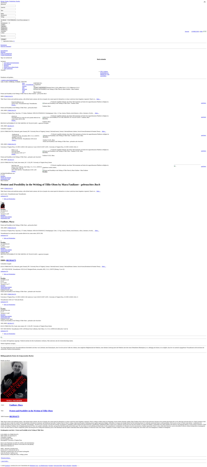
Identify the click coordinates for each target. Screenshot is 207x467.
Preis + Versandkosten (27, 84)
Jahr (23, 92)
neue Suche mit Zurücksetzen (11, 62)
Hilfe (201, 31)
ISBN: (2, 13)
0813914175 (11, 126)
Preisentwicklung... (6, 458)
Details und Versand (6, 177)
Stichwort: (3, 4)
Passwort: (3, 36)
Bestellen (3, 176)
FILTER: (24, 81)
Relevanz (24, 89)
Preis (23, 83)
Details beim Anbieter (6, 216)
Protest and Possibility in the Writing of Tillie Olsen (31, 411)
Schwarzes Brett (58, 465)
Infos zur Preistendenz (9, 199)
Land (23, 90)
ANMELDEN (195, 31)
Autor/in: (3, 7)
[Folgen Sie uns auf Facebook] (204, 31)
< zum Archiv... (5, 461)
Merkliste (3, 52)
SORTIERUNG (42, 87)
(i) (13, 41)
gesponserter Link (5, 179)
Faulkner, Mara (16, 405)
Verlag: (2, 17)
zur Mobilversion (43, 465)
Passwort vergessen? (6, 46)
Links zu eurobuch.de (6, 53)
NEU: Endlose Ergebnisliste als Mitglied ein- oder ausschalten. (104, 74)
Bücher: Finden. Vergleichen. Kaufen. (10, 1)
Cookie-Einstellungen (6, 55)
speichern (203, 103)
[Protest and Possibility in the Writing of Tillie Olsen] (14, 401)
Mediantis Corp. (34, 465)
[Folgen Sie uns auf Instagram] (205, 31)
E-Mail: (3, 32)
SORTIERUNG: (37, 83)
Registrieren (4, 45)
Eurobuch (7, 465)
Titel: (2, 10)
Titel (23, 87)
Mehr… (99, 99)
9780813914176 (8, 96)
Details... (14, 105)
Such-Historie (4, 50)
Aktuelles (74, 465)
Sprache (187, 31)
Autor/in (24, 86)
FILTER (36, 87)
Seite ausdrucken (8, 68)
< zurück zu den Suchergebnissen (9, 80)
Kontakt (51, 465)
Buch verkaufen (101, 59)
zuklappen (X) (4, 196)
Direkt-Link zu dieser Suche (11, 67)
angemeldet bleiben (8, 41)
